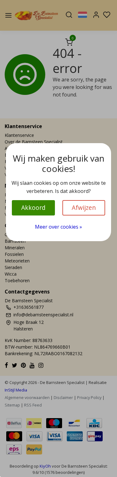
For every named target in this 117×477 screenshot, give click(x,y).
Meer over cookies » (58, 226)
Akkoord (33, 207)
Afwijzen (84, 207)
